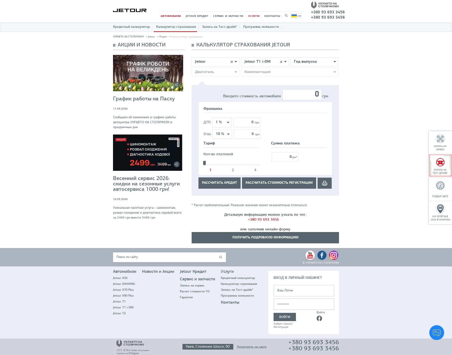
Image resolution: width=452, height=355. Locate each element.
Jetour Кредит (197, 16)
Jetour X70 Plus (123, 289)
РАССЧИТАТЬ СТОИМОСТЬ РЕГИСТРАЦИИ (279, 183)
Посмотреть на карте (252, 346)
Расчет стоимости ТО (195, 291)
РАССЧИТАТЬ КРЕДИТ (219, 183)
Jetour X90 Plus (123, 295)
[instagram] (333, 255)
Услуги (253, 16)
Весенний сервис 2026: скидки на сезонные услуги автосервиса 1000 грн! (146, 184)
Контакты (272, 16)
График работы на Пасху (144, 99)
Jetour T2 (119, 313)
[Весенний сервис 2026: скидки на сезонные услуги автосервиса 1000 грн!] (148, 153)
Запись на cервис (192, 285)
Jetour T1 (119, 301)
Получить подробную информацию (265, 237)
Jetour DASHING (124, 284)
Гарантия (186, 297)
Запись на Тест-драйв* (219, 27)
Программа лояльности (261, 27)
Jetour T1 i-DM (123, 307)
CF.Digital (133, 353)
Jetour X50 (120, 278)
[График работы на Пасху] (148, 73)
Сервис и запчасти (228, 16)
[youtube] (310, 255)
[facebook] (322, 255)
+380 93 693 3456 (263, 220)
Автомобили (171, 16)
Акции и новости (141, 45)
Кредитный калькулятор (131, 27)
